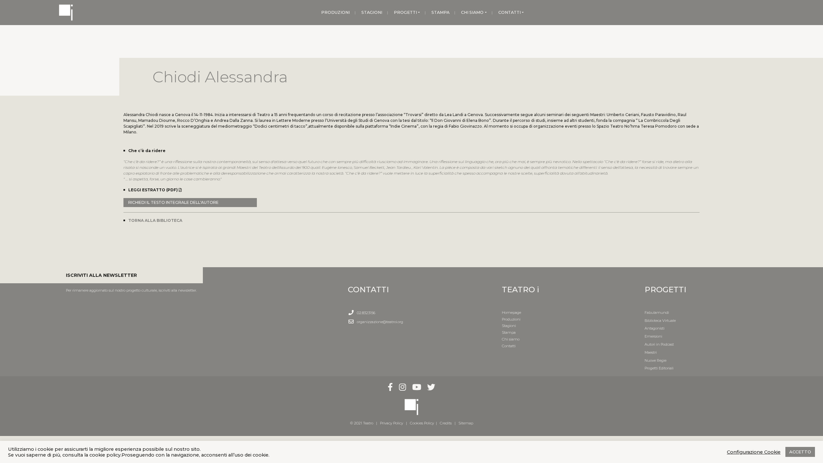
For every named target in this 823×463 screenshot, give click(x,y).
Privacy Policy (391, 423)
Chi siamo (511, 339)
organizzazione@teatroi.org (380, 322)
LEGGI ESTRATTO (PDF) (153, 189)
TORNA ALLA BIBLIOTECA (155, 220)
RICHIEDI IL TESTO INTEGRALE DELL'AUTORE (173, 202)
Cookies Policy (422, 423)
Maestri (651, 352)
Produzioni (511, 319)
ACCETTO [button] (800, 451)
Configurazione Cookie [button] (754, 452)
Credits (446, 423)
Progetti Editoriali (659, 368)
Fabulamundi (657, 312)
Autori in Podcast (659, 344)
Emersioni (653, 336)
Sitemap (465, 423)
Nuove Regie (655, 360)
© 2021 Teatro (362, 423)
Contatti (509, 346)
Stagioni (509, 325)
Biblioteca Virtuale (660, 320)
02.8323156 (366, 313)
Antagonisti (655, 328)
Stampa (509, 332)
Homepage (511, 312)
